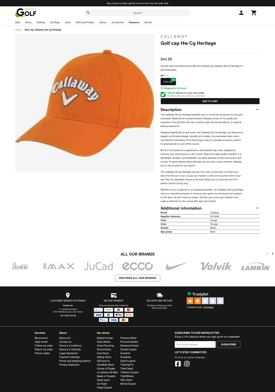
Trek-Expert (126, 368)
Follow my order (44, 345)
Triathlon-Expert (129, 372)
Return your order (159, 307)
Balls (17, 22)
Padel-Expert (104, 387)
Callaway (174, 36)
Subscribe (228, 344)
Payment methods (69, 357)
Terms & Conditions (70, 345)
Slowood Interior (129, 345)
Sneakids (125, 357)
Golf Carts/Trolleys (85, 22)
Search (137, 13)
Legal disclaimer (68, 353)
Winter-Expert (128, 383)
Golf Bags (55, 22)
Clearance (134, 22)
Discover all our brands (137, 278)
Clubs (68, 22)
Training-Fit (126, 364)
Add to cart (210, 101)
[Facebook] (178, 364)
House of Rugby (106, 368)
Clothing (41, 22)
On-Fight (102, 383)
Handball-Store (105, 364)
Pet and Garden (129, 341)
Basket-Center (105, 338)
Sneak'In (125, 353)
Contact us (68, 305)
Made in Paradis (106, 376)
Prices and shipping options (75, 361)
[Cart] (254, 13)
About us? (65, 338)
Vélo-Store (126, 380)
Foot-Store (103, 353)
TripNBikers (127, 376)
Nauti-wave (103, 380)
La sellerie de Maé (107, 372)
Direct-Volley (104, 349)
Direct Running (105, 345)
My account (41, 338)
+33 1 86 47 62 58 (68, 315)
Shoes (28, 22)
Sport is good (127, 361)
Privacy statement (69, 364)
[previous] (267, 254)
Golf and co (103, 361)
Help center (41, 341)
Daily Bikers (104, 341)
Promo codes (42, 353)
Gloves (102, 22)
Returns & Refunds (70, 349)
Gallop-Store (104, 357)
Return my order (44, 349)
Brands (148, 22)
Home (18, 29)
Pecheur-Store (128, 338)
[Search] (88, 12)
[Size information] (167, 75)
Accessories (118, 22)
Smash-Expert (128, 349)
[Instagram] (187, 364)
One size (169, 80)
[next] (272, 254)
